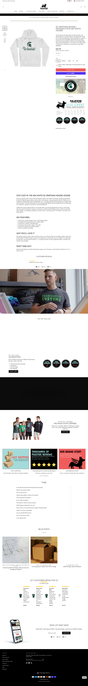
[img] (44, 582)
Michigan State (18, 565)
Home (15, 11)
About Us (4, 655)
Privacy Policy (5, 659)
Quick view (12, 340)
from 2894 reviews (44, 583)
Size (57, 58)
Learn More (13, 371)
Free (41, 565)
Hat (66, 565)
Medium (64, 61)
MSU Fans (42, 11)
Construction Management (10, 565)
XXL (77, 61)
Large (69, 61)
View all (44, 532)
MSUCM (25, 565)
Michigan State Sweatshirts (54, 17)
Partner (61, 11)
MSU (23, 565)
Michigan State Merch (36, 17)
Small (58, 61)
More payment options (70, 76)
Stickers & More (31, 11)
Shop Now (65, 431)
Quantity (58, 53)
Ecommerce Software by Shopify (44, 681)
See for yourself (44, 475)
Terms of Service (5, 657)
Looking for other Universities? (8, 1)
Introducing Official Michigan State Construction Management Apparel (16, 568)
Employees (4, 669)
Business (38, 565)
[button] (43, 608)
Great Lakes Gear (52, 11)
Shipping (58, 50)
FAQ (3, 667)
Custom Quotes (5, 665)
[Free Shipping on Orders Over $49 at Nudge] (44, 550)
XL (73, 61)
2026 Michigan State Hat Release (72, 566)
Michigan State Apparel (45, 17)
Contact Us (70, 11)
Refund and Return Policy (7, 661)
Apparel (21, 11)
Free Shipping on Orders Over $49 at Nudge (44, 566)
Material (70, 96)
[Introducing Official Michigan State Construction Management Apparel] (15, 550)
